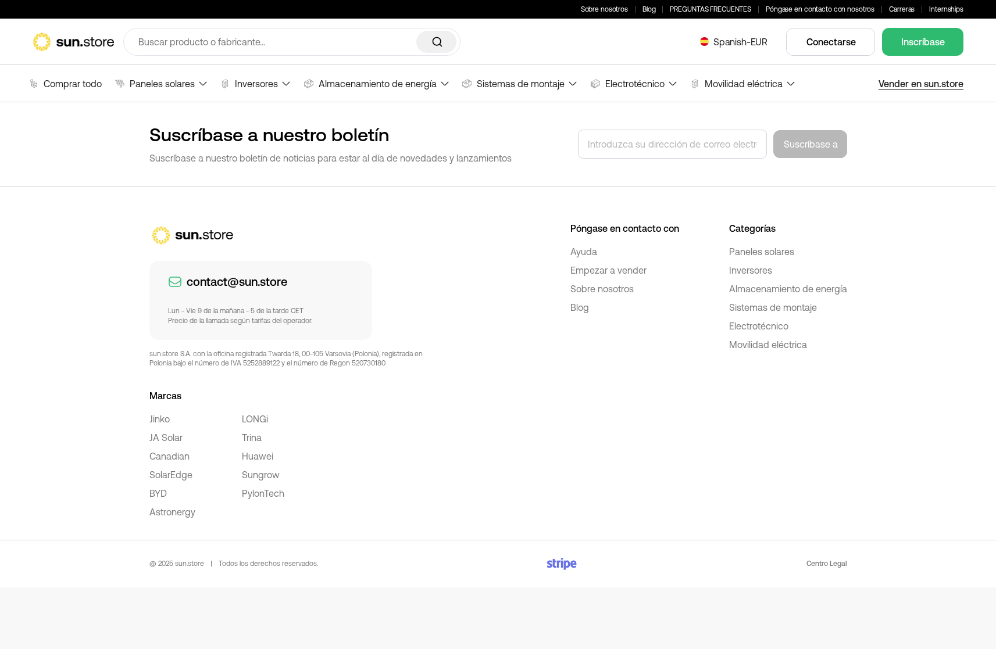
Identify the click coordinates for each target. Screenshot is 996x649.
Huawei (257, 456)
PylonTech (263, 493)
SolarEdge (170, 474)
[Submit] (436, 42)
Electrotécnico (758, 326)
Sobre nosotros (604, 9)
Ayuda (583, 251)
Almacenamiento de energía (788, 289)
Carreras (902, 9)
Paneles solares (761, 251)
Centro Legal (826, 564)
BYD (158, 493)
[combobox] (291, 42)
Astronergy (172, 512)
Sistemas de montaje (773, 307)
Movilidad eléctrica (768, 344)
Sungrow (261, 474)
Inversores (750, 270)
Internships (946, 9)
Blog (649, 9)
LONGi (255, 419)
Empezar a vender (608, 270)
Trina (252, 437)
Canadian (169, 456)
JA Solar (166, 437)
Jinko (159, 419)
